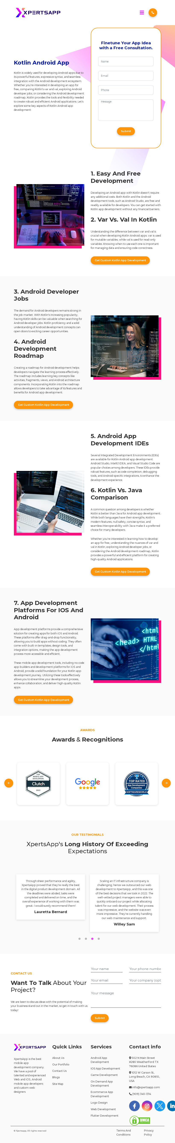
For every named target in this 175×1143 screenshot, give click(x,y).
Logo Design (99, 1102)
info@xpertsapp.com (146, 1087)
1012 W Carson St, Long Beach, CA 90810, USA (144, 1076)
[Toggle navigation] (142, 13)
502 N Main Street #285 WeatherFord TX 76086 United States (143, 1062)
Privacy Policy (149, 1132)
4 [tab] (97, 939)
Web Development (103, 1109)
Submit (126, 131)
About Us (58, 1057)
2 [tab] (84, 939)
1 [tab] (78, 939)
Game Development (104, 1075)
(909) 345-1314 (141, 1093)
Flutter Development (104, 1115)
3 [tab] (91, 939)
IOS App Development (105, 1068)
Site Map (57, 1083)
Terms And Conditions (123, 1132)
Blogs (56, 1077)
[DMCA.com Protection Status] (139, 1120)
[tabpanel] (51, 897)
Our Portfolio (60, 1064)
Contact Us (59, 1070)
